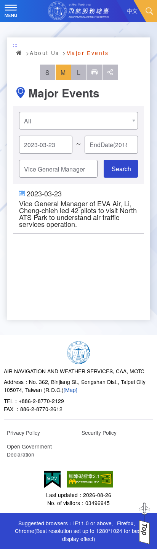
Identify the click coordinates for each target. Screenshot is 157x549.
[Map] (70, 390)
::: (15, 45)
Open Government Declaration (29, 450)
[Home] (78, 351)
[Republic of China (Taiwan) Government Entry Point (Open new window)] (52, 479)
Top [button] (144, 529)
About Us (44, 53)
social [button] (110, 72)
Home (19, 53)
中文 (132, 11)
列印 (94, 72)
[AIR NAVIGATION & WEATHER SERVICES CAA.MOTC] (78, 11)
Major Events (87, 53)
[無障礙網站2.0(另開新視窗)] (90, 479)
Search (149, 11)
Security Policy (99, 432)
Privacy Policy (23, 432)
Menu (11, 11)
